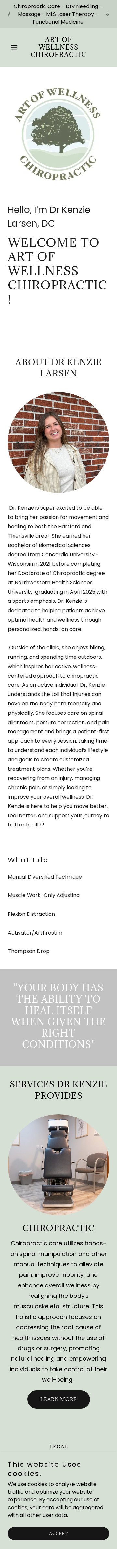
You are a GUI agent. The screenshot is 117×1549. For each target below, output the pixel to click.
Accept (58, 1533)
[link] (58, 55)
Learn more (58, 1399)
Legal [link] (58, 1446)
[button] (15, 47)
